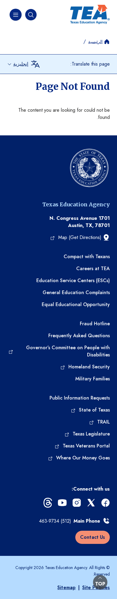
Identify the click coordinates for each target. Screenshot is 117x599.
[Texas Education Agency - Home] (90, 14)
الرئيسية (95, 42)
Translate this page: (90, 63)
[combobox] (17, 64)
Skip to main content (21, 4)
